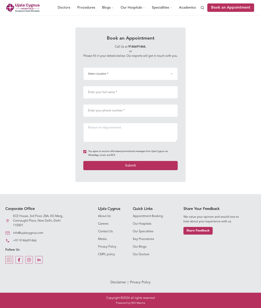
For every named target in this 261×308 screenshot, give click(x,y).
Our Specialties (143, 231)
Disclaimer (118, 282)
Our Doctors (141, 254)
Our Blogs (139, 246)
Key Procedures (143, 239)
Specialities (160, 7)
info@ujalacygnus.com (28, 233)
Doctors (64, 7)
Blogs (106, 7)
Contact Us (105, 231)
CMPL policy (106, 254)
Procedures (86, 7)
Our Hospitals (131, 7)
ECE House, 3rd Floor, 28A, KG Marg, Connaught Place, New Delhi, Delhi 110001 (38, 221)
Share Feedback (198, 230)
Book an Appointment (230, 8)
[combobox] (130, 73)
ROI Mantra (138, 303)
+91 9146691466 (24, 240)
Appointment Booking (148, 216)
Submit (130, 165)
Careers (103, 223)
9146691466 (136, 46)
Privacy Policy (107, 246)
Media (102, 239)
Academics (187, 7)
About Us (104, 216)
